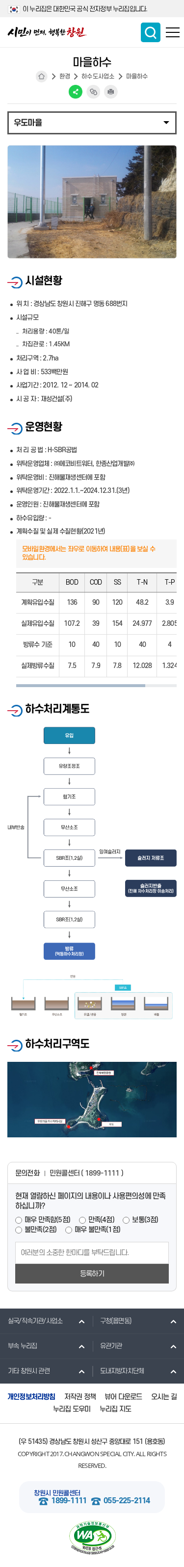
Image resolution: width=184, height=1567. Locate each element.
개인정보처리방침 (31, 1397)
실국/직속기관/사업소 (35, 1321)
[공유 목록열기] (75, 92)
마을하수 (137, 76)
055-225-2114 (127, 1501)
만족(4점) (101, 1220)
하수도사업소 (97, 76)
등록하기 (92, 1274)
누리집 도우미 (71, 1409)
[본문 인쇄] (111, 92)
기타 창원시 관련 (29, 1371)
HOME (42, 76)
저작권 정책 (80, 1397)
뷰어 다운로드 (123, 1397)
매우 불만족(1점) (97, 1230)
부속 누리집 (22, 1346)
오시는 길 (164, 1397)
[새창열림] (92, 1538)
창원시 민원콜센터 (57, 1493)
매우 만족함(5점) (47, 1220)
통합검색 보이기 (150, 32)
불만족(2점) (40, 1230)
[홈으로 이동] (47, 32)
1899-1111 (68, 1501)
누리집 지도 (115, 1409)
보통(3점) (145, 1220)
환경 (64, 76)
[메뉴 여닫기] (92, 122)
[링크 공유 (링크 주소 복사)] (93, 92)
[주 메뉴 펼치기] (173, 32)
